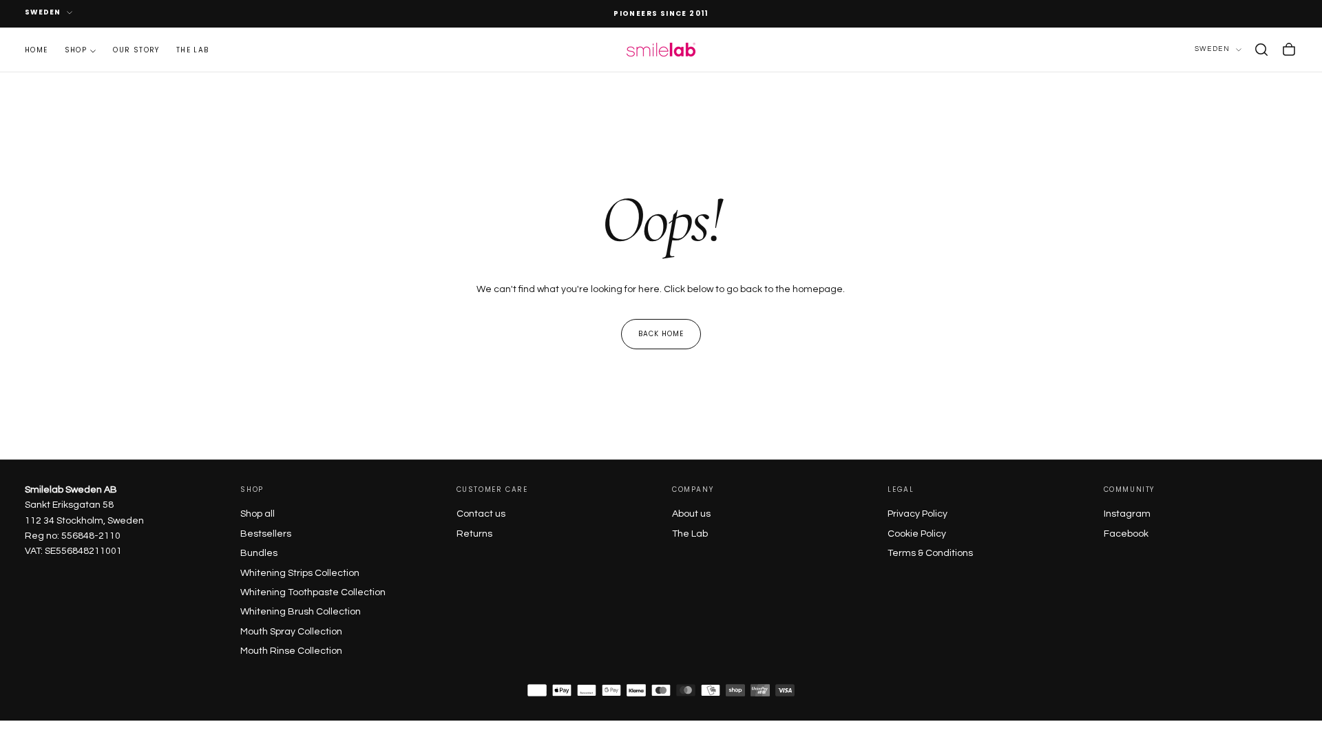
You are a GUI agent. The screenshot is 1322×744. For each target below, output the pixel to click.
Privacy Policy (917, 514)
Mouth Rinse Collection (291, 651)
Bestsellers (265, 534)
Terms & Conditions (930, 553)
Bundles (258, 553)
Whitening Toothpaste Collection (313, 592)
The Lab (690, 534)
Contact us (481, 514)
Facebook (1126, 534)
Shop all (257, 514)
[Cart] (1289, 50)
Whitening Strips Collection (299, 573)
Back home (661, 334)
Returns (474, 534)
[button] (1261, 50)
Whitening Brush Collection (300, 612)
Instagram (1127, 514)
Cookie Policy (917, 534)
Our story (136, 50)
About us (691, 514)
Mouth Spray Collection (291, 632)
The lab (192, 50)
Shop (76, 50)
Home (36, 50)
